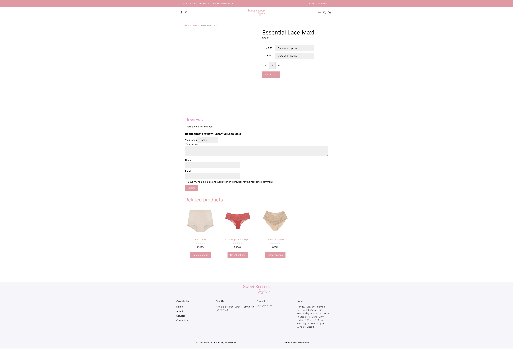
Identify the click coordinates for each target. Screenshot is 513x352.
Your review (191, 144)
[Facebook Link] (181, 13)
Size (268, 55)
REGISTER (322, 3)
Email (188, 171)
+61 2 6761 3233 (225, 3)
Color (269, 47)
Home (188, 25)
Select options (200, 255)
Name (188, 160)
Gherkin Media (302, 342)
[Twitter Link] (186, 12)
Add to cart (271, 74)
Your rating (191, 140)
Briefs (196, 25)
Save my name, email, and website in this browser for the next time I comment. (230, 181)
